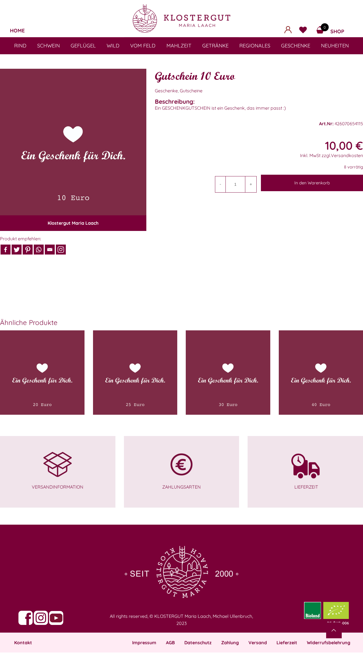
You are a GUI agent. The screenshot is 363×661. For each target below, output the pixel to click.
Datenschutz (198, 642)
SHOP (337, 31)
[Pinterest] (28, 250)
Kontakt (23, 642)
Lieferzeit (287, 642)
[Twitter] (17, 250)
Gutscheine (191, 90)
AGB (170, 642)
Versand (257, 642)
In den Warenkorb (312, 182)
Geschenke (166, 90)
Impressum (144, 642)
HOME (17, 30)
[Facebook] (5, 250)
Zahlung (230, 642)
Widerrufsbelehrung (328, 642)
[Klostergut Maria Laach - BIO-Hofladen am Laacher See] (181, 18)
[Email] (50, 250)
